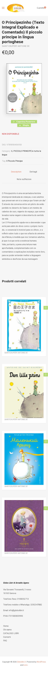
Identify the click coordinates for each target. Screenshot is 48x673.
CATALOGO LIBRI (11, 633)
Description (16, 172)
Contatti (7, 637)
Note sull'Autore (24, 179)
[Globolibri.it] (15, 8)
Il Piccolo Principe (14, 161)
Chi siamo (7, 629)
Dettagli (33, 172)
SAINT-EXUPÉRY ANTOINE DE (15, 46)
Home (6, 626)
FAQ (5, 640)
